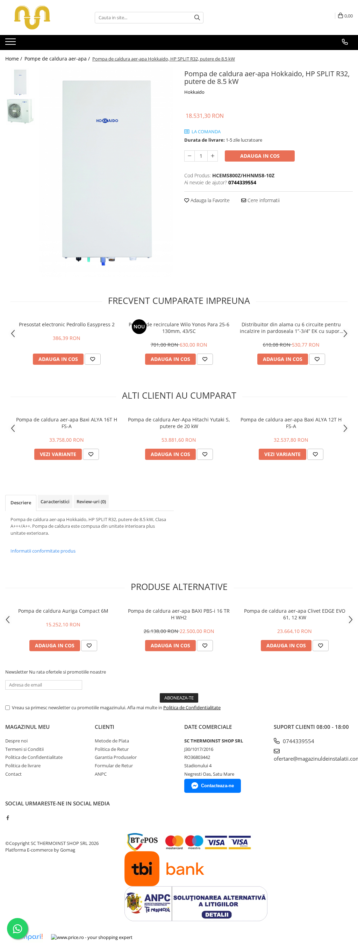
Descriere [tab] (20, 502)
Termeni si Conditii (24, 749)
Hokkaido (194, 92)
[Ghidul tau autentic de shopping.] (27, 937)
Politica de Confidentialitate (192, 707)
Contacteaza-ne (217, 785)
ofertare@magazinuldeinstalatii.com (313, 758)
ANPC (101, 774)
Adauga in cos (260, 155)
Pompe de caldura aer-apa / (57, 58)
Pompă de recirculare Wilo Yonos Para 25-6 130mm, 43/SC (179, 327)
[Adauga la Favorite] (93, 359)
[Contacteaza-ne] (345, 42)
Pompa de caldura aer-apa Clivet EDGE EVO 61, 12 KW (294, 614)
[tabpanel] (106, 172)
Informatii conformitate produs (43, 551)
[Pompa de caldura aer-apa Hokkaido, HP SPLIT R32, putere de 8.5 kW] (106, 172)
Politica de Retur (112, 749)
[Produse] (11, 43)
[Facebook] (7, 818)
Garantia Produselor (116, 757)
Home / (14, 58)
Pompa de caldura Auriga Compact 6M (63, 610)
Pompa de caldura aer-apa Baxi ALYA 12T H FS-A (291, 422)
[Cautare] (197, 17)
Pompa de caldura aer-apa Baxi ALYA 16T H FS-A (66, 422)
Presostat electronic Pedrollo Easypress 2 (67, 324)
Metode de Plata (112, 741)
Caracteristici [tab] (55, 501)
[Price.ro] (92, 937)
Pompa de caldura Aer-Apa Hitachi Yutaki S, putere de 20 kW (179, 422)
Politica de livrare (23, 765)
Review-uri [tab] (91, 501)
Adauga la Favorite (209, 200)
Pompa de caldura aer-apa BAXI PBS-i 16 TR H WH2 (179, 614)
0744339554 (297, 741)
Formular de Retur (114, 765)
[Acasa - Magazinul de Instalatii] (40, 17)
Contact (13, 774)
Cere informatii (263, 200)
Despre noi (16, 741)
